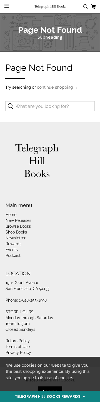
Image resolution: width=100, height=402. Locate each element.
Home (11, 214)
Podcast (13, 255)
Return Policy (18, 341)
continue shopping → (57, 87)
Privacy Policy (18, 352)
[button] (50, 396)
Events (12, 249)
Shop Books (16, 232)
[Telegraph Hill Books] (50, 7)
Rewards (13, 244)
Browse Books (18, 226)
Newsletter (16, 238)
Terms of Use (18, 346)
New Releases (18, 220)
